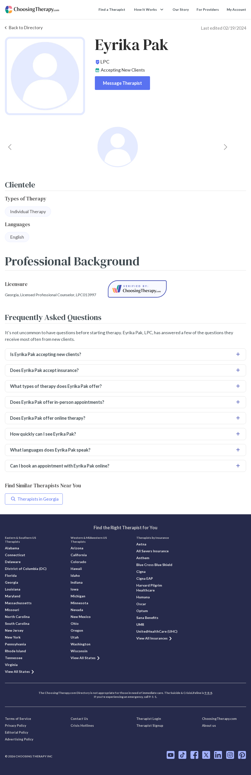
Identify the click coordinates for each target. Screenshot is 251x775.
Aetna (141, 544)
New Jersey (14, 630)
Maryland (12, 596)
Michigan (78, 596)
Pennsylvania (15, 644)
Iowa (74, 589)
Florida (11, 575)
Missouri (12, 610)
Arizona (77, 548)
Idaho (75, 575)
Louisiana (12, 589)
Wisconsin (79, 651)
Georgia (11, 582)
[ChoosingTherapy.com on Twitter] (206, 755)
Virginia (11, 665)
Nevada (77, 610)
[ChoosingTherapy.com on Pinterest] (242, 755)
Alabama (12, 548)
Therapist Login (148, 719)
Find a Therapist (112, 9)
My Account (236, 9)
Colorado (78, 562)
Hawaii (76, 568)
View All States (17, 671)
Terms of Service (18, 719)
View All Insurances (152, 638)
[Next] (225, 147)
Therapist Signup (149, 725)
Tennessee (13, 658)
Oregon (77, 630)
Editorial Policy (16, 732)
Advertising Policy (19, 739)
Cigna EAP (144, 578)
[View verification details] (137, 289)
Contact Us (79, 719)
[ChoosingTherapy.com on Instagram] (230, 755)
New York (13, 637)
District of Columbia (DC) (26, 568)
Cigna (141, 571)
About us (209, 725)
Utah (75, 637)
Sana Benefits (147, 617)
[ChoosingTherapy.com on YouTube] (171, 755)
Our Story (181, 9)
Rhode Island (15, 651)
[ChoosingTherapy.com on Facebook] (194, 755)
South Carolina (17, 623)
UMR (140, 624)
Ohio (75, 623)
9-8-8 (208, 693)
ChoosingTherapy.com (219, 719)
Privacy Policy (15, 725)
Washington (80, 644)
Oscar (141, 604)
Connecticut (15, 555)
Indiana (77, 582)
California (79, 555)
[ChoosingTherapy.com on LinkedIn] (218, 755)
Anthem (142, 558)
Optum (142, 611)
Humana (143, 597)
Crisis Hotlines (82, 725)
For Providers (208, 9)
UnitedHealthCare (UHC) (156, 631)
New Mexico (81, 617)
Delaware (13, 562)
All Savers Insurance (152, 551)
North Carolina (17, 617)
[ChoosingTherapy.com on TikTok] (182, 755)
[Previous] (10, 147)
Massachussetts (18, 603)
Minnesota (79, 603)
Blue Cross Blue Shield (154, 565)
